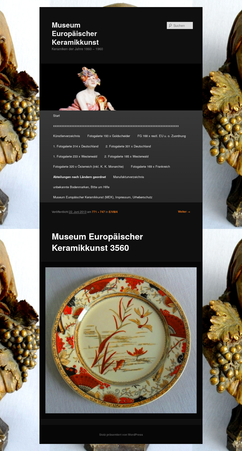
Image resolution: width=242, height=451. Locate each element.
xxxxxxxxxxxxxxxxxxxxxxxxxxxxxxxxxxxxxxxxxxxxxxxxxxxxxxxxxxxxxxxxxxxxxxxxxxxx (116, 125)
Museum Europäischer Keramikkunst (75, 33)
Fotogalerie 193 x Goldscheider (108, 136)
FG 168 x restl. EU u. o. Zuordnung (162, 136)
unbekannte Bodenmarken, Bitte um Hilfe (81, 187)
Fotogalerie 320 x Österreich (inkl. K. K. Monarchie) (88, 166)
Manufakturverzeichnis (128, 177)
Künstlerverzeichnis (66, 136)
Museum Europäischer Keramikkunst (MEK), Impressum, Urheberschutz (102, 197)
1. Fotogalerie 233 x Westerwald (75, 156)
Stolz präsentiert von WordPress (121, 434)
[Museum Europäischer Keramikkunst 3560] (121, 340)
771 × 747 (98, 212)
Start (56, 115)
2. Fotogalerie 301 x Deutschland (128, 146)
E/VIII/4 (113, 212)
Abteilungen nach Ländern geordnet (79, 177)
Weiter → (184, 211)
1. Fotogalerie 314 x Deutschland (75, 146)
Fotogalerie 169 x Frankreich (150, 166)
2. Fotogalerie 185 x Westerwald (126, 156)
